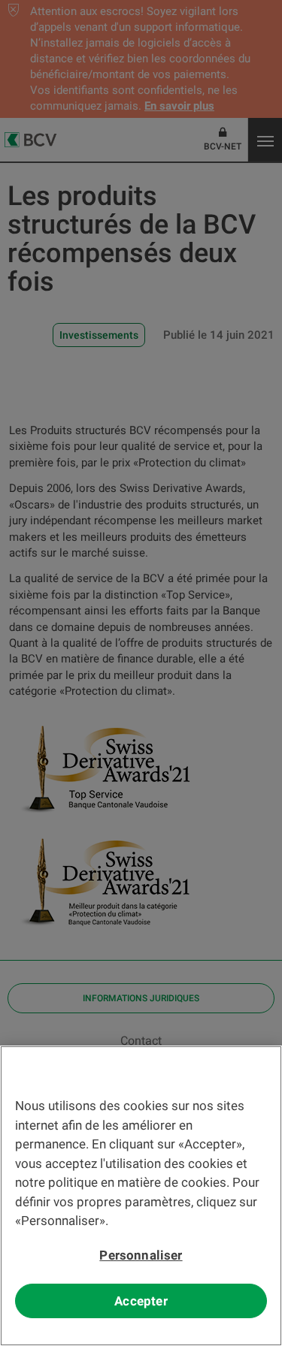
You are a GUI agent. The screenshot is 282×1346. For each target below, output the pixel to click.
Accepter (140, 1300)
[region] (141, 1196)
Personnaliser (140, 1255)
